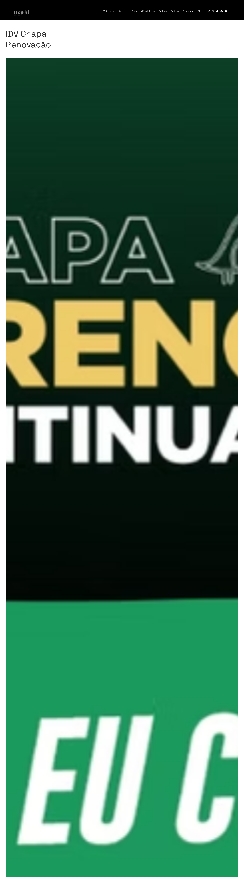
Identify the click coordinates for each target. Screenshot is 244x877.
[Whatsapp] (208, 11)
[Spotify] (221, 11)
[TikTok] (217, 11)
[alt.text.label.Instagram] (213, 11)
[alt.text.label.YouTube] (225, 11)
